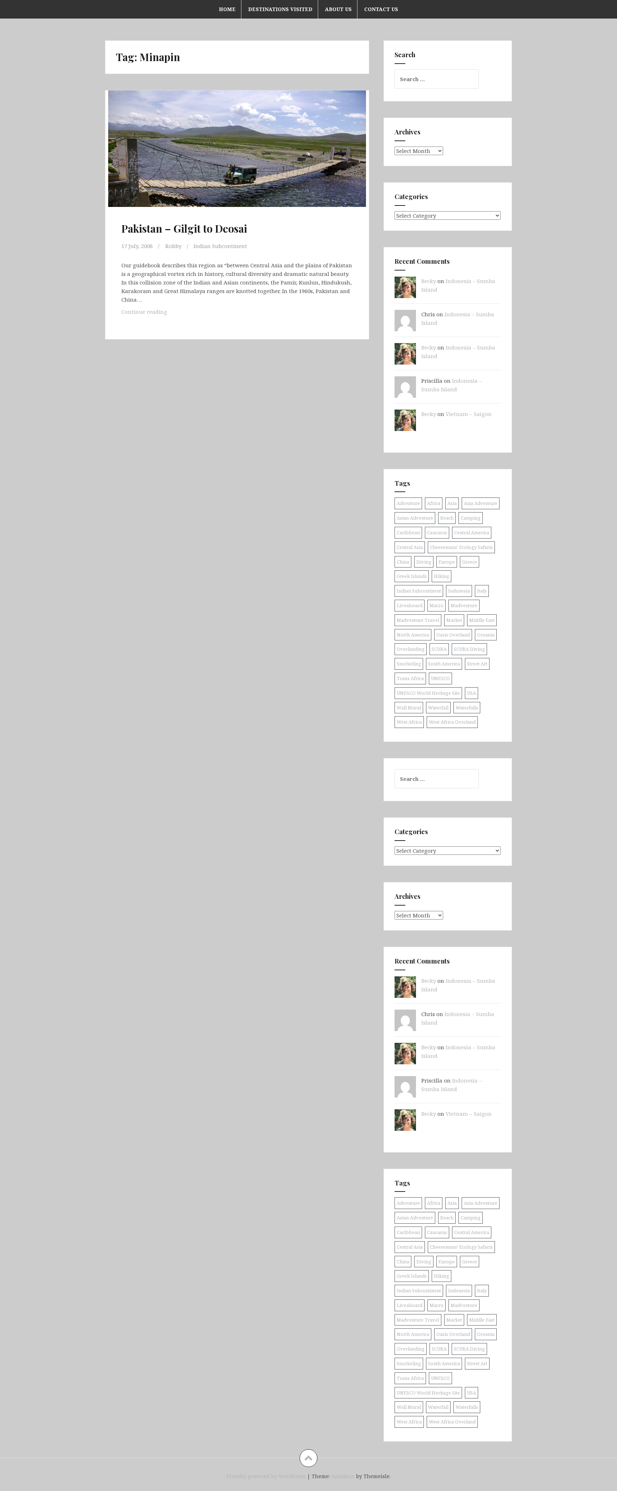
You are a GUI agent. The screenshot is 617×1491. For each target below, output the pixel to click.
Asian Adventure (415, 518)
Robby (173, 245)
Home (227, 9)
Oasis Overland (453, 634)
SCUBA (439, 649)
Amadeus (343, 1476)
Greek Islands (412, 576)
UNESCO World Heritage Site (428, 693)
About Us (338, 9)
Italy (482, 591)
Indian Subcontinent (220, 245)
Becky (428, 280)
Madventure (464, 605)
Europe (446, 562)
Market (454, 620)
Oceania (486, 634)
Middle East (482, 620)
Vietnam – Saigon (469, 413)
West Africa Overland (452, 722)
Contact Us (381, 9)
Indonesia (459, 591)
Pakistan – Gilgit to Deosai (184, 228)
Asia (452, 503)
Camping (471, 518)
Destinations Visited (280, 9)
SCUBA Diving (469, 649)
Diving (423, 562)
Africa (433, 503)
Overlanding (411, 649)
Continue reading (155, 314)
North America (413, 634)
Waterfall (438, 707)
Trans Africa (410, 678)
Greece (469, 562)
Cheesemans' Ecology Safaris (461, 547)
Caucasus (437, 532)
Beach (446, 518)
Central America (471, 532)
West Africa (409, 722)
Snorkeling (409, 663)
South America (444, 663)
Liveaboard (409, 605)
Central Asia (410, 547)
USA (471, 693)
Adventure (408, 503)
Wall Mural (409, 707)
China (403, 562)
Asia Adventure (480, 503)
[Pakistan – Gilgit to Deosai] (236, 155)
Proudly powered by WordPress (266, 1476)
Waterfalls (467, 707)
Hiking (441, 576)
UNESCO (440, 678)
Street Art (477, 663)
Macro (436, 605)
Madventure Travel (418, 620)
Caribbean (408, 532)
